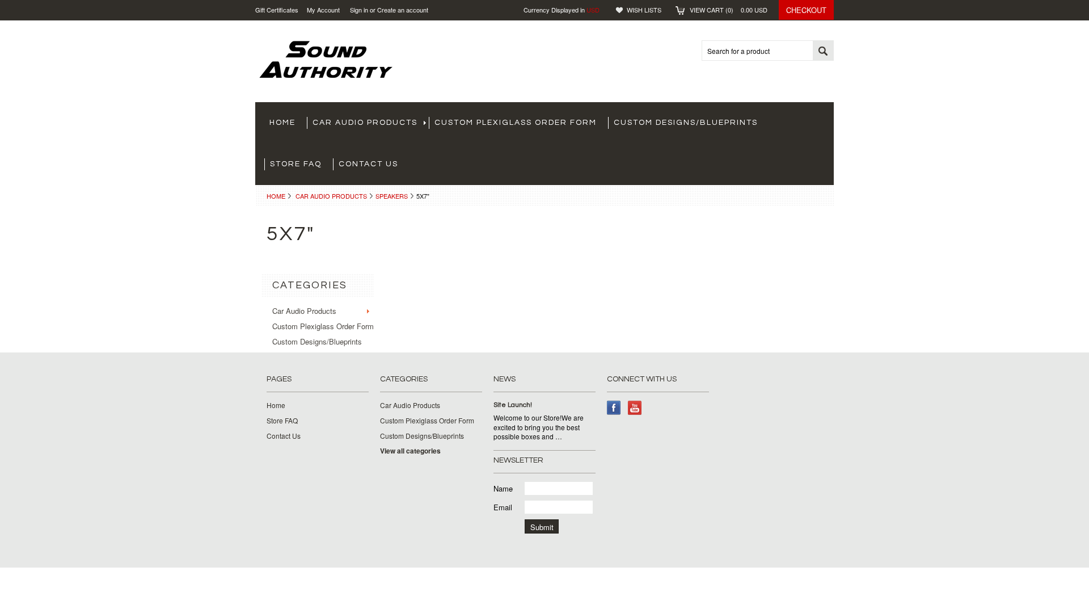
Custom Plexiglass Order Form (515, 123)
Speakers (391, 195)
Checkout (806, 10)
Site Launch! (512, 405)
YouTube (635, 408)
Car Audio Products (365, 123)
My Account (323, 9)
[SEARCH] (823, 51)
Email (502, 507)
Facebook (614, 408)
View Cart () (728, 9)
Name (503, 488)
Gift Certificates (276, 9)
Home (276, 195)
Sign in (359, 9)
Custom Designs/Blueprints (686, 123)
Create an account (402, 9)
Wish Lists (644, 9)
